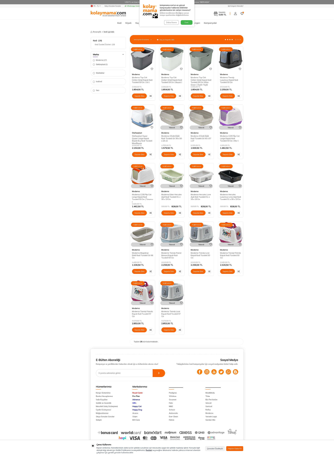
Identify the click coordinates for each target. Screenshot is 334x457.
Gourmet (172, 399)
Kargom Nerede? (236, 6)
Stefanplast (102, 64)
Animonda (173, 413)
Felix (171, 403)
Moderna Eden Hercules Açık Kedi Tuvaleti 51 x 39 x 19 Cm (171, 197)
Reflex (208, 410)
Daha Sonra (171, 22)
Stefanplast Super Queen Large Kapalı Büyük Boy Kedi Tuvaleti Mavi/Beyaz (142, 139)
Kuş (137, 23)
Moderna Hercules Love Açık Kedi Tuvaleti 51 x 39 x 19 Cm (201, 197)
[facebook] (199, 371)
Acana (135, 413)
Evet (186, 22)
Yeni (97, 90)
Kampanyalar (210, 23)
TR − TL (96, 6)
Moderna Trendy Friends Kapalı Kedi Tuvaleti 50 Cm (230, 255)
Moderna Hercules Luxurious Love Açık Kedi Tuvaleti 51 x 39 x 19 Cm (230, 197)
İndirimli (99, 81)
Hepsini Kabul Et (234, 448)
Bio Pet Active (211, 399)
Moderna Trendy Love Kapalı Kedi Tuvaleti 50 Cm (200, 255)
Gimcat (208, 403)
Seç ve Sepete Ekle (166, 40)
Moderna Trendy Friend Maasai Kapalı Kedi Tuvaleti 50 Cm (171, 255)
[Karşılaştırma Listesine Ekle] (150, 96)
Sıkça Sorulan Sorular (113, 6)
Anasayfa (97, 32)
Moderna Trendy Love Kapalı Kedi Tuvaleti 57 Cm (171, 314)
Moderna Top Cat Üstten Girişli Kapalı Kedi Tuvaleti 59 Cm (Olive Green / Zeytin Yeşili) (201, 81)
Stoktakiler (100, 73)
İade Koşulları (102, 399)
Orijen (134, 416)
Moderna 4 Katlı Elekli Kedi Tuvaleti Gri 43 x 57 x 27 (201, 138)
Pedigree (173, 393)
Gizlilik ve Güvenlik (103, 403)
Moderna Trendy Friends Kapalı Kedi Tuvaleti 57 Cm (142, 314)
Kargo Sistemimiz (103, 393)
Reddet (149, 450)
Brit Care (136, 420)
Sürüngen (195, 23)
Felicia (171, 420)
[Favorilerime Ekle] (152, 69)
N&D (171, 406)
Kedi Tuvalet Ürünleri (105, 44)
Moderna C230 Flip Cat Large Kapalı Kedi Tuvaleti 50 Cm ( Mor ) (229, 138)
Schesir (172, 410)
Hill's (134, 403)
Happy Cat (136, 406)
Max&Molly (210, 393)
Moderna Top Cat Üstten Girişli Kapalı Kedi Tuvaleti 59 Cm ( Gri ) (142, 80)
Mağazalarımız (102, 413)
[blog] (235, 371)
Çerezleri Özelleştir (215, 448)
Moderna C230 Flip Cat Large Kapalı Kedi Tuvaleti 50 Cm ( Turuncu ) (142, 198)
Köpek (128, 23)
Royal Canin (137, 393)
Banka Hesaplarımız (104, 396)
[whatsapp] (228, 371)
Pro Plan (136, 396)
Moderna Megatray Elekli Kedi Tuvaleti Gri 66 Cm (142, 255)
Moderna (101, 60)
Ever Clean (173, 416)
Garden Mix (210, 420)
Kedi (119, 23)
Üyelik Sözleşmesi (103, 410)
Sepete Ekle (139, 96)
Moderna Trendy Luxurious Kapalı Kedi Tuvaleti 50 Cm (229, 80)
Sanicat (208, 406)
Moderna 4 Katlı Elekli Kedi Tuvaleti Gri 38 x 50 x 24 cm (171, 138)
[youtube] (214, 371)
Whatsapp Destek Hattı (136, 6)
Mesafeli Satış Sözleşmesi (107, 406)
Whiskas (172, 396)
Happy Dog (137, 410)
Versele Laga (211, 416)
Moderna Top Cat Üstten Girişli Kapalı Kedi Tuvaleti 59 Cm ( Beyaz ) (171, 80)
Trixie (207, 396)
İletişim (99, 420)
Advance (136, 399)
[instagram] (206, 371)
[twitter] (221, 371)
